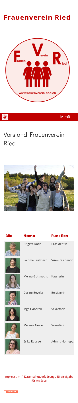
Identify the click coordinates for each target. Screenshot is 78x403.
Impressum (12, 377)
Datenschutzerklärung (39, 377)
